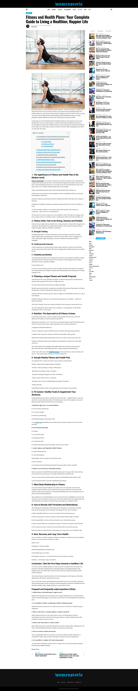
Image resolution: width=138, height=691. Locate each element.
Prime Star (34, 26)
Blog (90, 248)
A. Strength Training (47, 141)
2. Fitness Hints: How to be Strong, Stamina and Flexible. (50, 139)
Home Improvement (94, 266)
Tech (89, 9)
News (85, 9)
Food (90, 262)
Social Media (92, 276)
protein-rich (38, 422)
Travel (90, 280)
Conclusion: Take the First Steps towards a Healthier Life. (51, 167)
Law (90, 269)
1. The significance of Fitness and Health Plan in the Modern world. (53, 136)
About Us (63, 682)
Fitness (91, 261)
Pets (90, 275)
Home (49, 9)
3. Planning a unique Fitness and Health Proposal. (48, 149)
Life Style (80, 9)
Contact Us (78, 682)
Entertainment (67, 9)
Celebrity (60, 9)
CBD (90, 252)
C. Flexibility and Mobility (48, 146)
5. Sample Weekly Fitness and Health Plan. (47, 154)
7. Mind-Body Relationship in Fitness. (46, 159)
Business (54, 9)
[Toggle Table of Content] (67, 133)
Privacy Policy (70, 682)
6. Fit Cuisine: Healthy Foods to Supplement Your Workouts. (51, 157)
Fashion (91, 259)
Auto (90, 243)
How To (91, 268)
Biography (91, 247)
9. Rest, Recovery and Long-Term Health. (46, 164)
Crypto (90, 255)
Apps (90, 241)
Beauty (91, 245)
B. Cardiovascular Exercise (48, 143)
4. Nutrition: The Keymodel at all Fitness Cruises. (48, 152)
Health (74, 9)
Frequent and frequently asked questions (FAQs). (49, 169)
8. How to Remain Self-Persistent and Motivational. (49, 162)
